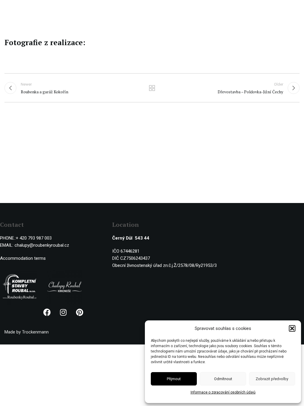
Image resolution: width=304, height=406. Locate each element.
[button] (292, 328)
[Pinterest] (79, 312)
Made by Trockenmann (26, 332)
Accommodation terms (23, 258)
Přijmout (174, 379)
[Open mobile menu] (297, 9)
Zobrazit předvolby (272, 379)
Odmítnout (223, 379)
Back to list (152, 88)
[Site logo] (28, 8)
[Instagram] (63, 312)
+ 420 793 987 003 (34, 238)
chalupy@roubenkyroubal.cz (42, 245)
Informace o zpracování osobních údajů (223, 392)
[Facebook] (46, 312)
